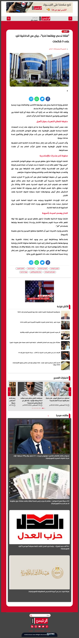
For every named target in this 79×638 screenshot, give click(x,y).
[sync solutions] (51, 634)
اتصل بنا (31, 631)
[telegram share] (31, 99)
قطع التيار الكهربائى (50, 272)
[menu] (70, 18)
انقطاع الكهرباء (20, 268)
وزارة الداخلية (23, 272)
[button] (44, 408)
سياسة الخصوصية (39, 631)
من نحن (48, 631)
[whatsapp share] (36, 99)
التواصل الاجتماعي (42, 268)
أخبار (65, 31)
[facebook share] (48, 99)
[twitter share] (42, 99)
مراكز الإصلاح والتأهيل (35, 272)
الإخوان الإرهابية (54, 268)
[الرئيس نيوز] (39, 621)
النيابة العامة (31, 268)
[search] (9, 18)
